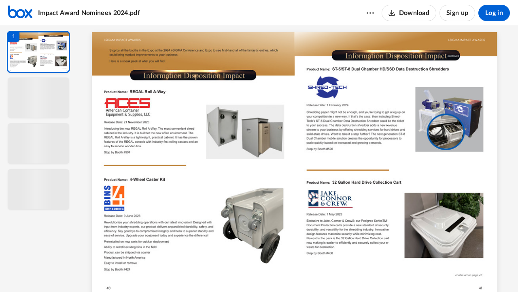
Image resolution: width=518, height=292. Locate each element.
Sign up (457, 13)
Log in (494, 13)
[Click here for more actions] (370, 13)
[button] (38, 52)
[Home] (20, 13)
